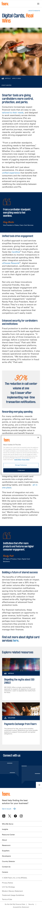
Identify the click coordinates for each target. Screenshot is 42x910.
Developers (6, 856)
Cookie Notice (17, 459)
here (15, 640)
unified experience (11, 172)
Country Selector (8, 861)
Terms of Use (7, 899)
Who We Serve (7, 824)
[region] (21, 455)
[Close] (38, 437)
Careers (5, 872)
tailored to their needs (12, 112)
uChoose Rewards (10, 263)
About (4, 840)
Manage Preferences (21, 465)
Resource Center (8, 835)
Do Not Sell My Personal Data (15, 904)
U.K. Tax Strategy (8, 887)
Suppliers (5, 851)
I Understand (21, 470)
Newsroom (6, 845)
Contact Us (6, 867)
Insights (5, 829)
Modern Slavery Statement (12, 891)
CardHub (16, 252)
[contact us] (39, 785)
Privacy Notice (7, 883)
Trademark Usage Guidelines (13, 895)
